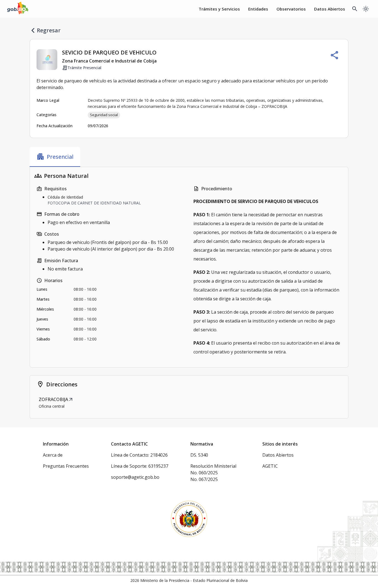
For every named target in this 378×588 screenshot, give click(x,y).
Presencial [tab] (55, 156)
